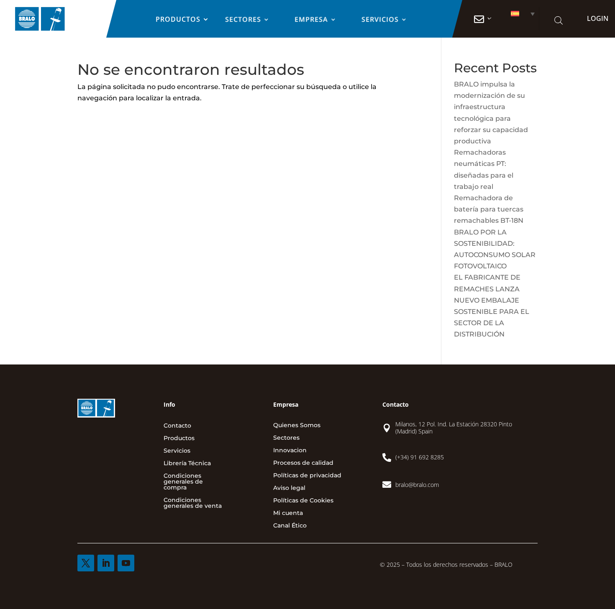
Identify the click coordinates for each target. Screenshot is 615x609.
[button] (519, 13)
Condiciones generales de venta (193, 503)
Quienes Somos (296, 425)
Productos (177, 20)
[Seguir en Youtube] (126, 563)
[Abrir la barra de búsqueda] (558, 20)
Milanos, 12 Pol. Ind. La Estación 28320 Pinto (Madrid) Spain (453, 427)
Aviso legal (289, 488)
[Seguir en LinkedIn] (105, 563)
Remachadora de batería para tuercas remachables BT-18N (488, 209)
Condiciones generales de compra (183, 482)
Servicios (380, 20)
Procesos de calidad (303, 463)
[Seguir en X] (85, 563)
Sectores (243, 20)
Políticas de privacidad (307, 475)
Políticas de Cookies (303, 500)
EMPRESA (311, 20)
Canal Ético (290, 525)
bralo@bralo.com (417, 485)
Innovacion (290, 450)
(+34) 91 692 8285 (419, 457)
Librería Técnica (187, 463)
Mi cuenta (288, 513)
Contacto (177, 426)
